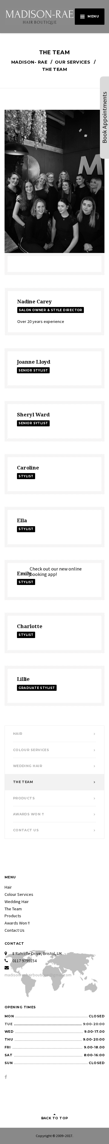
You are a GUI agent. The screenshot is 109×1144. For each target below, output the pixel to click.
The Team (23, 782)
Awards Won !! (28, 814)
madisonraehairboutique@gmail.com (38, 975)
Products (24, 798)
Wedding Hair (27, 766)
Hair (17, 734)
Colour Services (31, 750)
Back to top (54, 1118)
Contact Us (26, 830)
